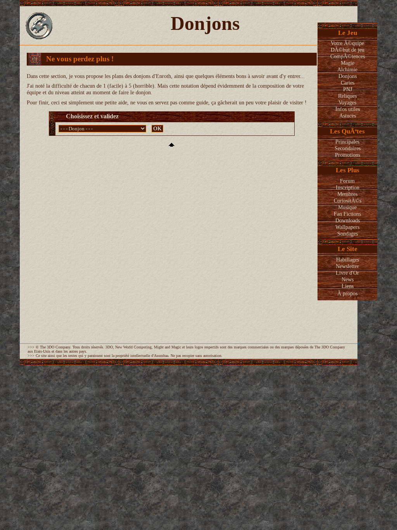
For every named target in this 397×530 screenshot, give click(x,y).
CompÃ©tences (347, 56)
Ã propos (347, 293)
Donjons (347, 76)
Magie (347, 63)
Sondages (347, 233)
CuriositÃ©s (347, 200)
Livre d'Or (347, 273)
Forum (347, 181)
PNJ (347, 89)
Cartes (347, 83)
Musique (347, 207)
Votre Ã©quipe (347, 43)
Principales (347, 142)
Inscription (347, 187)
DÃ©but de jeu (347, 50)
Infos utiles (347, 109)
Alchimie (347, 69)
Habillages (347, 259)
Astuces (347, 116)
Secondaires (348, 148)
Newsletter (347, 266)
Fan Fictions (347, 214)
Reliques (347, 96)
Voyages (347, 102)
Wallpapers (347, 227)
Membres (347, 194)
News (348, 279)
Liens (348, 286)
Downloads (347, 220)
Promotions (347, 155)
